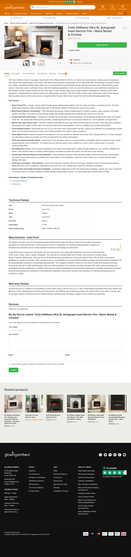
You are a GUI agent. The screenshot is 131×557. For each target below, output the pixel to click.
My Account (58, 481)
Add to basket (102, 45)
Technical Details (28, 73)
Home (6, 23)
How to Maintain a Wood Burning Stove (87, 512)
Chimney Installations (86, 481)
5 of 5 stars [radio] (22, 330)
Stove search (123, 9)
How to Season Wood (86, 497)
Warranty (52, 73)
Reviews (62, 73)
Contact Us (58, 477)
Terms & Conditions (36, 488)
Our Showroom (34, 474)
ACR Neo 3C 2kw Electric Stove (31, 416)
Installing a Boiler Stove (86, 493)
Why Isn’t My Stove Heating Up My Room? (88, 489)
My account (102, 9)
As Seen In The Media (37, 477)
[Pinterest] (110, 454)
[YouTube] (124, 454)
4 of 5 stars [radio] (19, 330)
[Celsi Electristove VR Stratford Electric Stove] (126, 28)
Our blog (112, 9)
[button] (121, 13)
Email (68, 355)
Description (16, 73)
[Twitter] (105, 454)
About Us (32, 471)
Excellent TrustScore (112, 477)
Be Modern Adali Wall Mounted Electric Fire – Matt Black (96, 417)
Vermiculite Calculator (86, 474)
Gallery (7, 73)
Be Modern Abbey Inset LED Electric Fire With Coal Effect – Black (76, 417)
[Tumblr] (119, 454)
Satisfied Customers (36, 481)
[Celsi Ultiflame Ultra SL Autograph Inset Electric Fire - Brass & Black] (124, 28)
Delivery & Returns (60, 474)
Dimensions (16, 184)
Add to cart (13, 430)
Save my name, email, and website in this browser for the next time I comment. (38, 364)
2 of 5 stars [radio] (13, 330)
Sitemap (57, 488)
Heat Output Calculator (86, 471)
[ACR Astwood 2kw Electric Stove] (55, 404)
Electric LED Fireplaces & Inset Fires (41, 23)
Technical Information (86, 477)
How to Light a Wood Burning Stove (85, 507)
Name (11, 355)
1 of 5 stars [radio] (10, 330)
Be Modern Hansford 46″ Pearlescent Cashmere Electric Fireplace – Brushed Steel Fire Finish (12, 419)
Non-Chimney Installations (88, 484)
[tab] (7, 73)
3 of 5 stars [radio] (16, 330)
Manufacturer (42, 73)
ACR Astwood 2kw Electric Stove (53, 416)
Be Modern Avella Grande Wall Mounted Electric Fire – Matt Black (117, 418)
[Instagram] (115, 454)
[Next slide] (60, 42)
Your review (14, 334)
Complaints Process (61, 491)
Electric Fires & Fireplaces (18, 23)
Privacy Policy (34, 491)
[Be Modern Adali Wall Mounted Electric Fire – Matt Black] (97, 404)
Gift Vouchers (34, 484)
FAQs (55, 471)
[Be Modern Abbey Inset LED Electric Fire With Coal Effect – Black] (76, 404)
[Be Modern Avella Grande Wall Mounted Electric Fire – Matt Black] (118, 404)
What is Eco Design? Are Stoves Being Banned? (87, 501)
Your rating (13, 327)
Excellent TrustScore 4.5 (56, 1)
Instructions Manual (19, 181)
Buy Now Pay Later (60, 484)
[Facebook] (100, 454)
